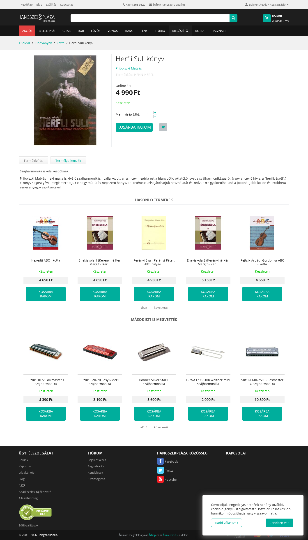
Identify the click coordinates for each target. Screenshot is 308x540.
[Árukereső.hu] (36, 512)
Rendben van (279, 523)
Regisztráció (96, 466)
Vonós (113, 31)
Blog (39, 4)
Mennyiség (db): (128, 114)
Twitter (170, 470)
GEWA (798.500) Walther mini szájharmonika (208, 382)
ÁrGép (152, 535)
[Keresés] (233, 18)
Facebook (171, 461)
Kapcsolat (66, 4)
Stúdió (160, 31)
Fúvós (95, 31)
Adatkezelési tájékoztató (35, 492)
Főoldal (24, 43)
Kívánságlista (96, 479)
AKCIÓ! (27, 31)
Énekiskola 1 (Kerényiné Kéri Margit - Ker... (100, 262)
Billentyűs (47, 31)
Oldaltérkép (26, 472)
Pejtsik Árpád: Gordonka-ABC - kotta (262, 262)
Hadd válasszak (226, 523)
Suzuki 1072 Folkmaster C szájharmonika (46, 382)
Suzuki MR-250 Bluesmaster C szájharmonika (262, 382)
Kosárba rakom (134, 127)
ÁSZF (22, 485)
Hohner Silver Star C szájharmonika (154, 382)
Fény (143, 31)
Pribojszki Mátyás (129, 68)
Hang (129, 31)
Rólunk (23, 460)
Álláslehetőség (28, 498)
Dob (81, 31)
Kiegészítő (180, 31)
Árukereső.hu (170, 535)
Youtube (171, 479)
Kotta (199, 31)
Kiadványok (43, 43)
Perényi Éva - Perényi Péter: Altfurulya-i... (154, 262)
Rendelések (95, 472)
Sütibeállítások (28, 525)
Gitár (66, 31)
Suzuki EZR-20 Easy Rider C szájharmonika (100, 382)
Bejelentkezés (97, 460)
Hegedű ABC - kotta (45, 260)
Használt (218, 31)
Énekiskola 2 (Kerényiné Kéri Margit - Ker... (208, 262)
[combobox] (150, 18)
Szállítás (51, 4)
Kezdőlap (27, 4)
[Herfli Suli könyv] (65, 100)
